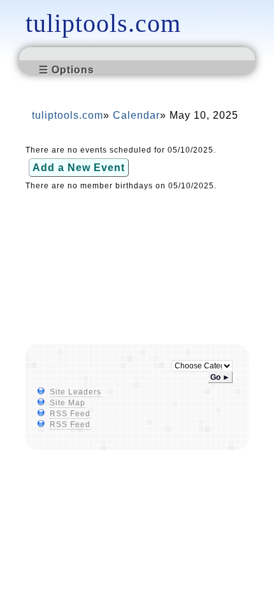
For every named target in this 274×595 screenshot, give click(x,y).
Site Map (67, 402)
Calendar (136, 115)
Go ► (220, 377)
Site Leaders (75, 392)
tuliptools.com (103, 23)
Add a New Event (78, 167)
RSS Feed (70, 413)
